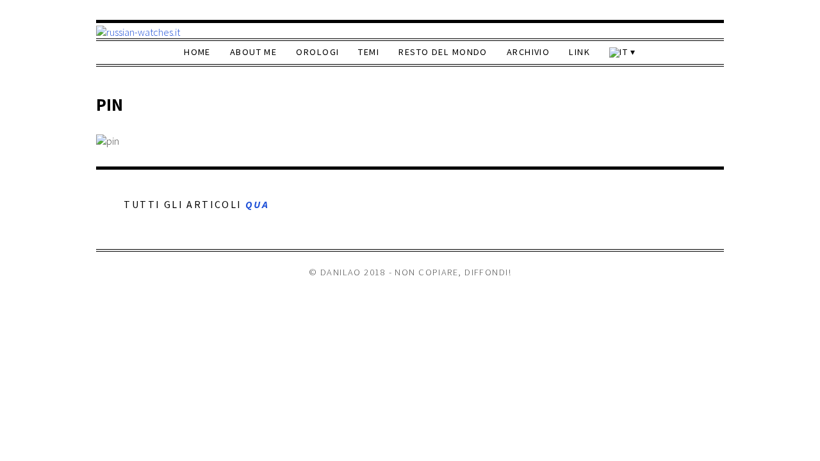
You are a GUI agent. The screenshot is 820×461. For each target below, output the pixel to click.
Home (197, 52)
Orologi (317, 52)
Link (579, 52)
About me (253, 52)
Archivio (528, 52)
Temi (368, 52)
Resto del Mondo (443, 52)
